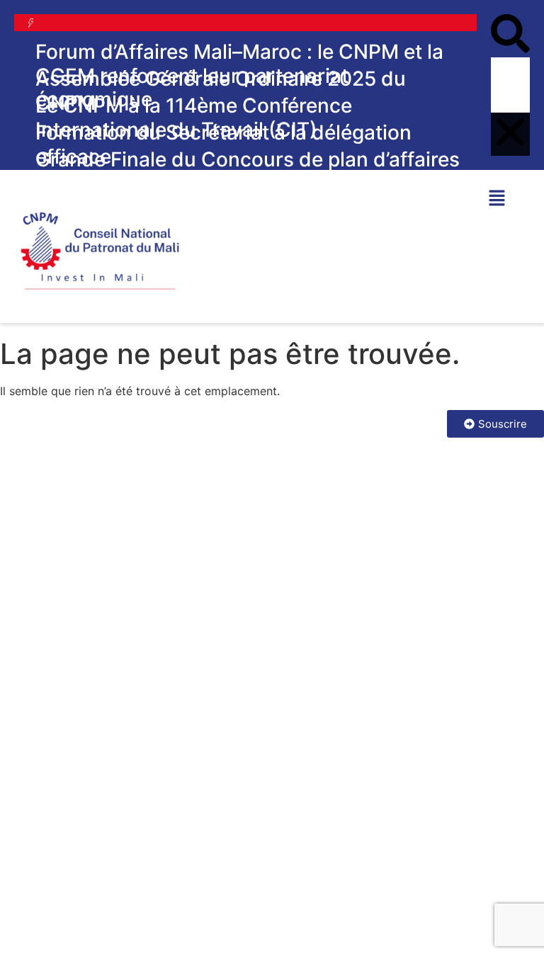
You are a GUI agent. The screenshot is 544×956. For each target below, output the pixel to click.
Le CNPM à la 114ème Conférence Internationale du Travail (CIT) (193, 117)
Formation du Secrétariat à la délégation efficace (223, 144)
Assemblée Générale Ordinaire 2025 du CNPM (220, 91)
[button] (510, 35)
